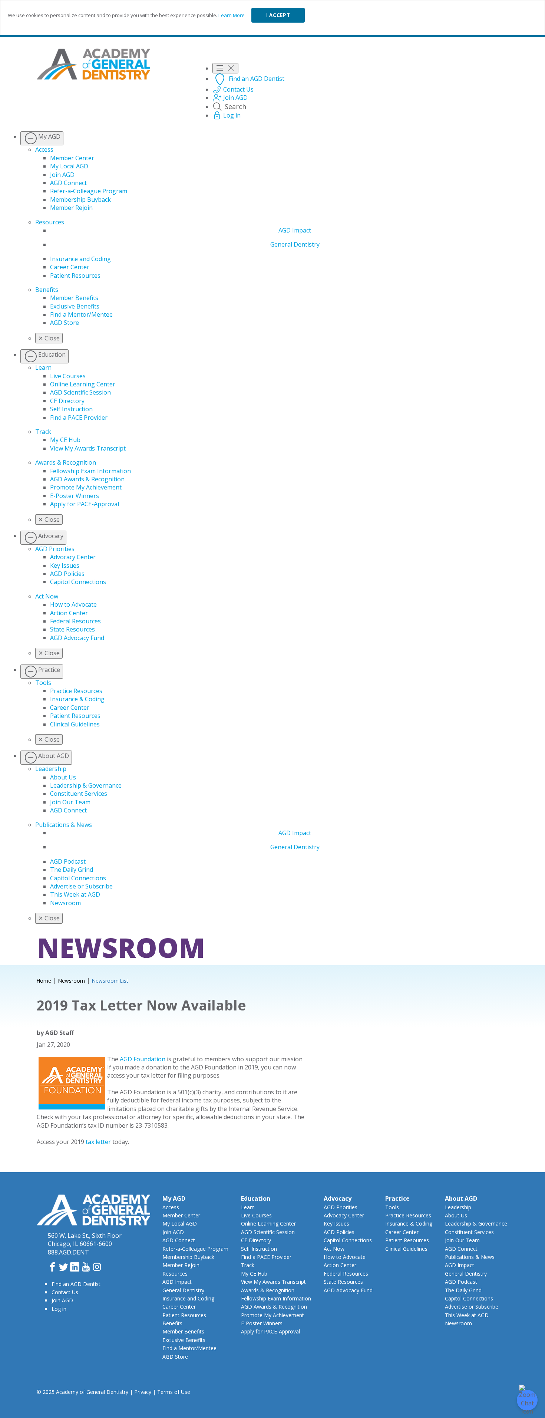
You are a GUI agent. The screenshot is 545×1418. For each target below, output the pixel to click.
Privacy (142, 1391)
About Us (63, 777)
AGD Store (64, 323)
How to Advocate (73, 604)
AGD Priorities (55, 549)
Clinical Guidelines (75, 724)
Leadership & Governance (86, 785)
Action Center (69, 613)
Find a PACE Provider (79, 417)
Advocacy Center (73, 557)
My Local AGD (69, 166)
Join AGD (62, 175)
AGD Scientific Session (80, 392)
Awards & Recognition (65, 462)
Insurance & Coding (77, 699)
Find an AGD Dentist (76, 1283)
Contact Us (65, 1292)
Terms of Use (173, 1391)
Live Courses (68, 376)
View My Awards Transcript (88, 448)
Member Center (72, 158)
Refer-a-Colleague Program (88, 191)
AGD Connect (68, 183)
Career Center (69, 267)
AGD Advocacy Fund (77, 638)
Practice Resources (76, 691)
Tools (43, 683)
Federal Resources (75, 621)
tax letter (99, 1142)
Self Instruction (71, 409)
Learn (43, 367)
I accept (278, 15)
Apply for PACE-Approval (84, 504)
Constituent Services (78, 793)
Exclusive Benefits (74, 306)
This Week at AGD (75, 894)
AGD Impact (294, 230)
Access (44, 149)
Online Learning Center (82, 384)
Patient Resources (75, 275)
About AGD (461, 1198)
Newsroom (65, 903)
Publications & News (63, 825)
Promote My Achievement (86, 487)
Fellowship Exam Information (90, 471)
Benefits (46, 290)
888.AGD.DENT (68, 1252)
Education (255, 1198)
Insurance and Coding (80, 259)
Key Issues (64, 565)
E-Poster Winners (74, 496)
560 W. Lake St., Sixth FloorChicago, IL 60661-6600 (85, 1239)
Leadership (50, 769)
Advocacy (337, 1198)
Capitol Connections (78, 582)
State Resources (72, 629)
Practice (397, 1198)
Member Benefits (74, 298)
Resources (49, 222)
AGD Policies (67, 574)
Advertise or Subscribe (81, 886)
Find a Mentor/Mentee (81, 314)
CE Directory (67, 401)
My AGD (173, 1198)
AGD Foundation (142, 1059)
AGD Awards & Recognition (87, 479)
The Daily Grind (71, 869)
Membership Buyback (80, 199)
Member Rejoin (71, 208)
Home (44, 980)
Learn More (231, 15)
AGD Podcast (68, 861)
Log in (59, 1308)
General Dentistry (295, 244)
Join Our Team (70, 802)
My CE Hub (65, 440)
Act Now (46, 596)
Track (43, 432)
